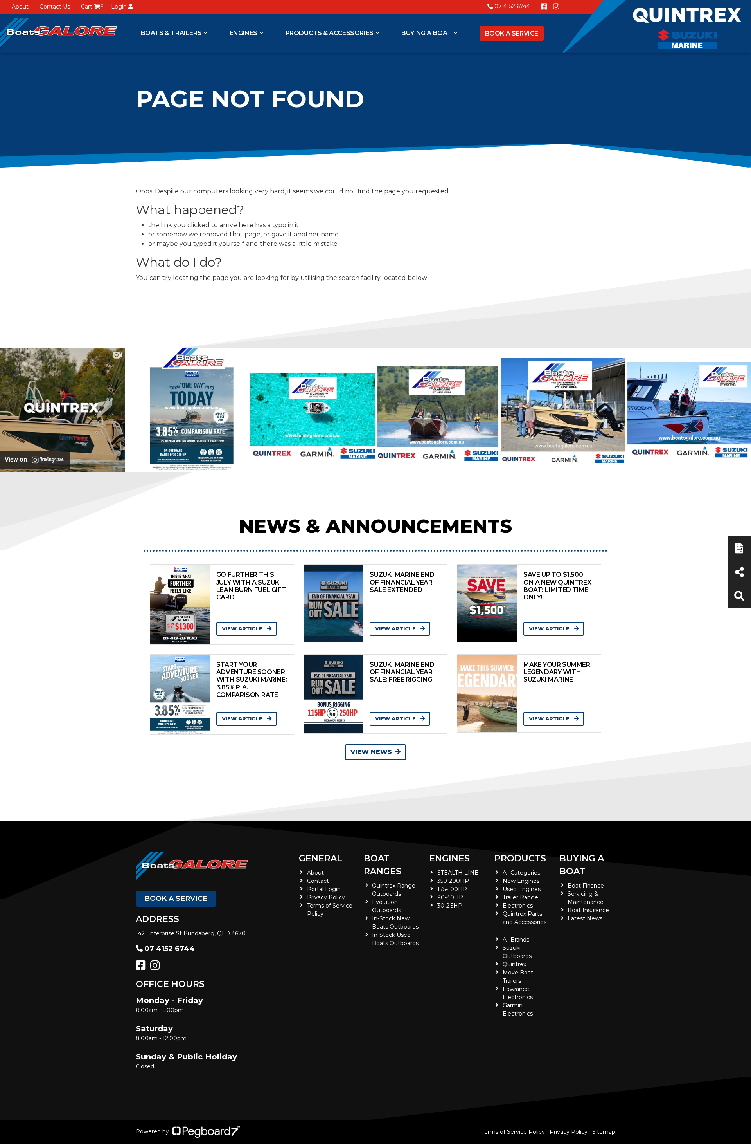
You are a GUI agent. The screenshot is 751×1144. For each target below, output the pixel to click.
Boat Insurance (588, 910)
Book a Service (511, 33)
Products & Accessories (330, 33)
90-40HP (450, 897)
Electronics (518, 905)
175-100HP (452, 889)
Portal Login (324, 889)
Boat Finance (586, 885)
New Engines (521, 880)
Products (520, 858)
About (20, 6)
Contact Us (55, 6)
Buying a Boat (426, 33)
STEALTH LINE (457, 872)
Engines (449, 858)
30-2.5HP (449, 905)
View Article (243, 628)
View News (371, 752)
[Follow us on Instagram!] (556, 6)
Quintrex (514, 964)
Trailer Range (520, 897)
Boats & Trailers (171, 33)
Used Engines (522, 889)
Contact (318, 880)
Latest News (585, 918)
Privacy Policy (326, 897)
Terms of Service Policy (513, 1131)
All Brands (516, 939)
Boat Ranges (382, 865)
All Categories (521, 872)
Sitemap (603, 1131)
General (320, 858)
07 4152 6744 (512, 6)
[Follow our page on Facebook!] (544, 6)
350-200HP (453, 880)
